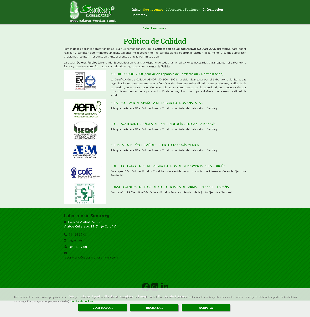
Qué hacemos (153, 9)
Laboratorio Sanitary (182, 9)
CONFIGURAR (103, 307)
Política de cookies (82, 301)
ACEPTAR (206, 307)
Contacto (139, 15)
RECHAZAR (154, 307)
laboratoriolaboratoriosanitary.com (91, 257)
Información (213, 9)
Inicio (136, 9)
